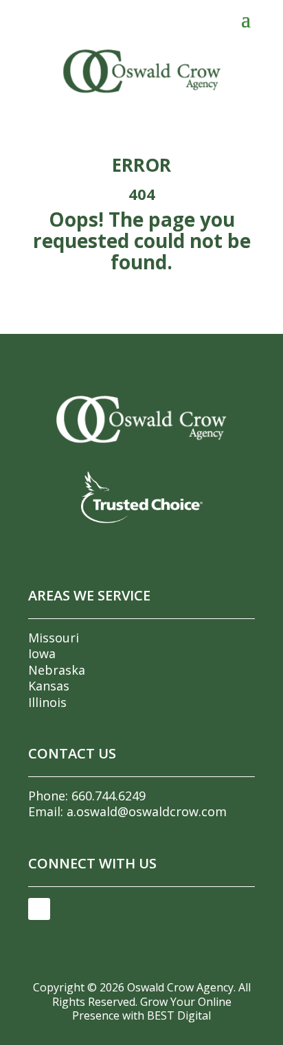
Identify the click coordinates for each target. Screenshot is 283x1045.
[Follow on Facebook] (39, 909)
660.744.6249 (108, 795)
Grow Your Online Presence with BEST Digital (151, 1009)
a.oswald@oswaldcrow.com (147, 811)
